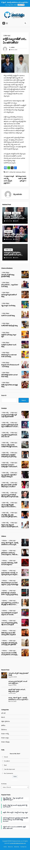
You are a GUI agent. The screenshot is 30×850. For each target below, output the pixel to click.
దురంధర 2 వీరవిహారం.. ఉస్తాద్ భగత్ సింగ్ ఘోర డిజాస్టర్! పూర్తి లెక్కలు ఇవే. (13, 254)
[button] (25, 23)
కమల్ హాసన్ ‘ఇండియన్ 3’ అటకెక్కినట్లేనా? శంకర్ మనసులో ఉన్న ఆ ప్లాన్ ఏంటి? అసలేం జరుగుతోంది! (9, 467)
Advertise (16, 846)
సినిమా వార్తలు (7, 35)
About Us (10, 846)
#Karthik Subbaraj (15, 172)
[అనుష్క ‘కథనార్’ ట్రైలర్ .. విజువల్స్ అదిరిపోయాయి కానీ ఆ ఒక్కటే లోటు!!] (4, 700)
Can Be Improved (9, 769)
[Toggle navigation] (7, 23)
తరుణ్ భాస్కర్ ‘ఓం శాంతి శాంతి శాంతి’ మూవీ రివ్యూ (8, 355)
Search (3, 395)
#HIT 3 (7, 172)
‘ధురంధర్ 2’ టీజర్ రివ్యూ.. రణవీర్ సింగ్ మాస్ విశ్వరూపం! (9, 563)
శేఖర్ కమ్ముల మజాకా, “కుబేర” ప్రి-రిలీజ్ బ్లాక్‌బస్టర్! (21, 178)
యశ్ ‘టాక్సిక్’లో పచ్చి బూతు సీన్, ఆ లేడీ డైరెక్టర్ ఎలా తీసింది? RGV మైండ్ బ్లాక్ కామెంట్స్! (10, 604)
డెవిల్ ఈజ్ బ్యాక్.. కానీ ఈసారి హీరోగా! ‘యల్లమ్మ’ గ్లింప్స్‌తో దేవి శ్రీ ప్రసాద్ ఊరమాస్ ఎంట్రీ (9, 594)
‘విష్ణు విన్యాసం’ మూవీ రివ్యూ (8, 305)
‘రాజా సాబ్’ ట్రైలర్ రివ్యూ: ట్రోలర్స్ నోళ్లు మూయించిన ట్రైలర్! (9, 623)
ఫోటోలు (3, 725)
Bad (5, 765)
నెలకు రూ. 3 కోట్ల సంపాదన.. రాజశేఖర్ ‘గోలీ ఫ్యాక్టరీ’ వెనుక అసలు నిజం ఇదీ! (9, 446)
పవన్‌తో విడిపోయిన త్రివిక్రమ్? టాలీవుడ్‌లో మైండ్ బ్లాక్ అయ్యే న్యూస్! (8, 456)
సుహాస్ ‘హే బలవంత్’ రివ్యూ (8, 315)
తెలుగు (3, 717)
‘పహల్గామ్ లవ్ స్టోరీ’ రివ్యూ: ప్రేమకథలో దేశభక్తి (7, 275)
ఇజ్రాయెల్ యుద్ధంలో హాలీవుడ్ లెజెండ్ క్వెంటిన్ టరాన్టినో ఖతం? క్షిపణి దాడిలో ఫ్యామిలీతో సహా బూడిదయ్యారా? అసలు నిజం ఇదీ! (10, 497)
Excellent (7, 761)
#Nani (24, 172)
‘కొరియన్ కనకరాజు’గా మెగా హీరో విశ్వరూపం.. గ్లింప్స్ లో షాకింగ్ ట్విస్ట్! (9, 583)
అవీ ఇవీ (3, 713)
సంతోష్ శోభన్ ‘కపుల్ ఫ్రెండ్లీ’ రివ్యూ (9, 325)
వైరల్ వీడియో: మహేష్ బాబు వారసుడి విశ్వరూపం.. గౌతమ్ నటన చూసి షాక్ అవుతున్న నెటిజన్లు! (9, 554)
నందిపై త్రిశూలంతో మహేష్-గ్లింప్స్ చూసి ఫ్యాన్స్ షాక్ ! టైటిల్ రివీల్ (9, 643)
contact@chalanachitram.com (18, 843)
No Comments (8, 773)
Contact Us (23, 846)
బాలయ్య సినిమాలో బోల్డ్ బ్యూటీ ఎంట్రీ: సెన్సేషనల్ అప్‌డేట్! (9, 415)
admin (12, 47)
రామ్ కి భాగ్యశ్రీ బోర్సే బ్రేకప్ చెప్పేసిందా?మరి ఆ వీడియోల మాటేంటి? (8, 506)
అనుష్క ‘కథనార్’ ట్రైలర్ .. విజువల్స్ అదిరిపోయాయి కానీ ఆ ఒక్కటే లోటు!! (15, 218)
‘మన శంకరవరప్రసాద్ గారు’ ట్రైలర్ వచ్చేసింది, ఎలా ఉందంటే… (9, 613)
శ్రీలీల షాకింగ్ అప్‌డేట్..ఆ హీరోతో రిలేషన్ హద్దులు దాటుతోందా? (9, 485)
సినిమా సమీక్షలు (6, 272)
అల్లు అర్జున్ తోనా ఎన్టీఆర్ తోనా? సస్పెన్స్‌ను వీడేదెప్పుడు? (9, 475)
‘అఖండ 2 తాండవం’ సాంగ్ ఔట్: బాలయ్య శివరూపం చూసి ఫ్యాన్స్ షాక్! (9, 654)
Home (5, 846)
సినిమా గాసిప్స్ (5, 412)
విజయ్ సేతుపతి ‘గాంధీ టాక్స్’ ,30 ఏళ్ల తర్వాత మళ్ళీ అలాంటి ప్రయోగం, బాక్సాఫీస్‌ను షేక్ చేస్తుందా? (10, 574)
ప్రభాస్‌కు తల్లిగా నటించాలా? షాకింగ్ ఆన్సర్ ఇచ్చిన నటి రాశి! (14, 236)
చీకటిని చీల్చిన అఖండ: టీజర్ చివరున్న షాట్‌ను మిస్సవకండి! (8, 633)
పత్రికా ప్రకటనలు (5, 721)
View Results (15, 780)
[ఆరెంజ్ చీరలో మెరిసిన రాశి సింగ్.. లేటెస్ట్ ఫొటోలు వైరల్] (4, 692)
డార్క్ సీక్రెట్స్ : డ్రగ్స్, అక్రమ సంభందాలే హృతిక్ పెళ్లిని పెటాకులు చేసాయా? (9, 516)
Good (6, 757)
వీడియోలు (8, 213)
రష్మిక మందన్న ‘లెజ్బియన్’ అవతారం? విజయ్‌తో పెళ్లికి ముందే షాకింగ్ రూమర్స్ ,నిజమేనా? (9, 526)
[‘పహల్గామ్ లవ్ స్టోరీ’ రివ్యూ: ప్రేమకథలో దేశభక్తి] (4, 675)
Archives (3, 784)
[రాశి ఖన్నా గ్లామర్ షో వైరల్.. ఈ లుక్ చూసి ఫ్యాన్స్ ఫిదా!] (4, 683)
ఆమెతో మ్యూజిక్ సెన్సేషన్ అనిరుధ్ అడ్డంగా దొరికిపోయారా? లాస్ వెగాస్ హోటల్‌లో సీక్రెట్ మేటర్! (9, 426)
